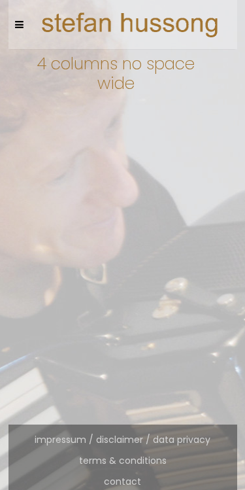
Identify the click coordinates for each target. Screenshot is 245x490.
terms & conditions (123, 460)
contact (122, 481)
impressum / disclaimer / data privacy (122, 439)
